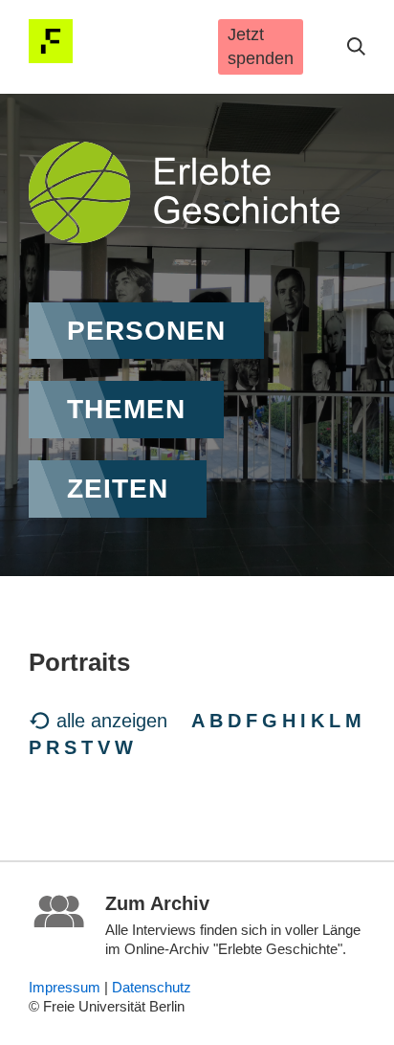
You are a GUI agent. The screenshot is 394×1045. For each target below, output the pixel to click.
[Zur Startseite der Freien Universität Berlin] (51, 41)
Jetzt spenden (261, 46)
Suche (356, 46)
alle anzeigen (111, 720)
